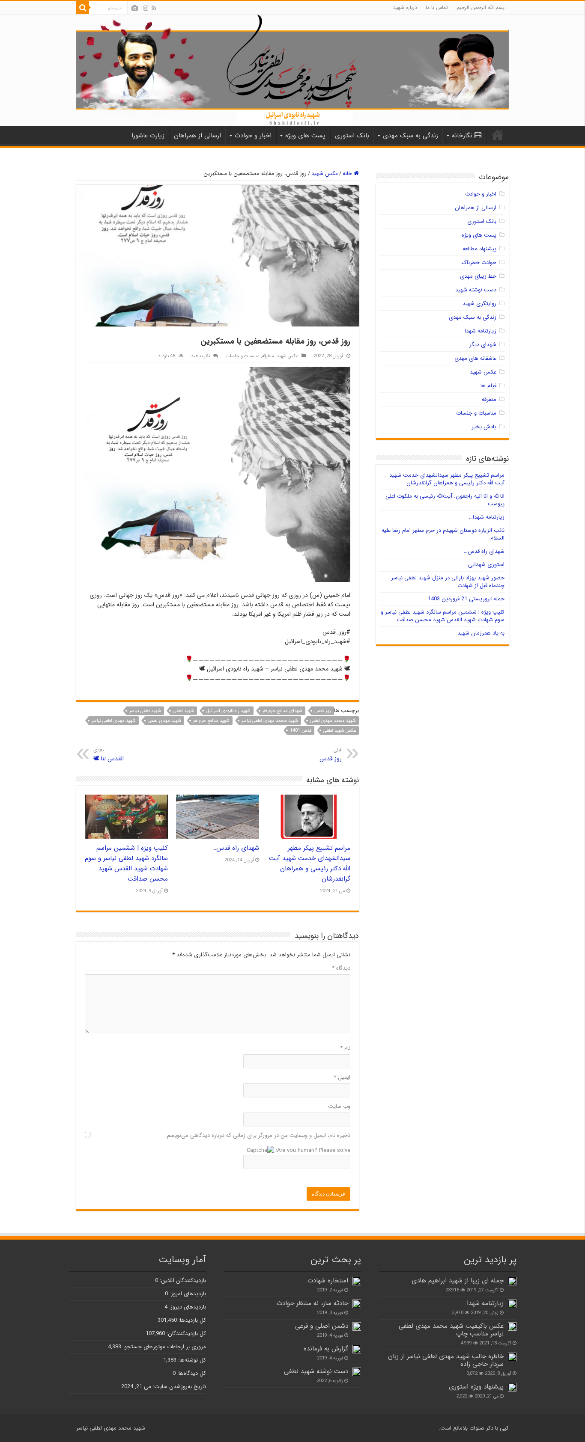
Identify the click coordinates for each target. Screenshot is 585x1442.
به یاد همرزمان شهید (480, 633)
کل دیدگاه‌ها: (191, 1373)
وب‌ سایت (339, 1106)
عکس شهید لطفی (339, 730)
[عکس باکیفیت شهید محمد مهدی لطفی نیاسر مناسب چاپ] (512, 1326)
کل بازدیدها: (191, 1320)
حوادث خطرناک (479, 262)
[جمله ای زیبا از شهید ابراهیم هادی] (512, 1281)
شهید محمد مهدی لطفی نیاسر (270, 720)
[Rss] (154, 8)
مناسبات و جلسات (243, 356)
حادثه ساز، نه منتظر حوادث (312, 1303)
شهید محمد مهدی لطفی (333, 720)
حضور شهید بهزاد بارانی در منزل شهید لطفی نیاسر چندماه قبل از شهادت (447, 581)
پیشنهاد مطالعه (479, 248)
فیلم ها (488, 385)
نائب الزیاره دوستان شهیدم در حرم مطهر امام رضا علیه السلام (443, 534)
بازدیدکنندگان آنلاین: (182, 1280)
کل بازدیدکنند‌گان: (185, 1333)
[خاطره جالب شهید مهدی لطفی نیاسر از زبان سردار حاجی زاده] (512, 1357)
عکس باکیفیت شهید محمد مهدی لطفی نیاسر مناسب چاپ (451, 1330)
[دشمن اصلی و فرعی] (356, 1326)
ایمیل (342, 1077)
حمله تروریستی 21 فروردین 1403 (466, 598)
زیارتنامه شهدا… (486, 517)
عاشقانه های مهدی (475, 358)
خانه (348, 173)
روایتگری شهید (479, 303)
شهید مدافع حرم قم (211, 720)
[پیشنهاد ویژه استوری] (512, 1387)
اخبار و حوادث (253, 136)
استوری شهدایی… (484, 564)
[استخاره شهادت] (356, 1281)
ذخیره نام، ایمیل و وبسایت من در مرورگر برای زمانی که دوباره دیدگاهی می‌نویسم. (257, 1135)
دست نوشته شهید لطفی (316, 1371)
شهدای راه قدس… (235, 848)
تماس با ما (437, 7)
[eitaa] (135, 8)
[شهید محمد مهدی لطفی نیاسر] (292, 70)
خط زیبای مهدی (478, 276)
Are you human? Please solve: (312, 1150)
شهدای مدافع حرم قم (282, 711)
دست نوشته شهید (475, 289)
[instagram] (145, 8)
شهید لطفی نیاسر (145, 711)
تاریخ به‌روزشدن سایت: (178, 1386)
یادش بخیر (484, 426)
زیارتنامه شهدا (480, 330)
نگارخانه (462, 136)
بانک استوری (352, 136)
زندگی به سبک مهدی (410, 136)
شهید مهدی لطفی (164, 720)
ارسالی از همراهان (197, 136)
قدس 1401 (300, 730)
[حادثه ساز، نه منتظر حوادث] (356, 1304)
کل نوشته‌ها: (191, 1360)
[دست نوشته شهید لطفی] (356, 1372)
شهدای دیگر (482, 344)
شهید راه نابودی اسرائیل (228, 711)
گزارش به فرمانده (326, 1349)
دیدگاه (341, 968)
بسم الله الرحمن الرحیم (480, 7)
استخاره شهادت (327, 1281)
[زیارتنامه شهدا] (512, 1304)
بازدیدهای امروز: (187, 1293)
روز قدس (322, 711)
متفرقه (268, 356)
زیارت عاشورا (147, 136)
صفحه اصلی (498, 135)
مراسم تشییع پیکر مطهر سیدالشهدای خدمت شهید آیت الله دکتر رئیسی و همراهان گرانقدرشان (309, 863)
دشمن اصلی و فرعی (321, 1326)
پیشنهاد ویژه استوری (476, 1387)
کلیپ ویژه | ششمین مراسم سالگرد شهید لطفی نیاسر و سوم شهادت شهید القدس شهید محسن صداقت (126, 863)
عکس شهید (324, 173)
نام (345, 1048)
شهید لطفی (183, 711)
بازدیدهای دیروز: (186, 1307)
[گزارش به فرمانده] (356, 1349)
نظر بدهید (200, 356)
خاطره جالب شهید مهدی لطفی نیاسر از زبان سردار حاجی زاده (446, 1360)
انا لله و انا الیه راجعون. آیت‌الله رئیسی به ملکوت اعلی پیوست (444, 500)
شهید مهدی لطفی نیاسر (114, 720)
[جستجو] (82, 7)
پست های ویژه (305, 136)
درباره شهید (405, 7)
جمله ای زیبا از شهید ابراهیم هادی (458, 1281)
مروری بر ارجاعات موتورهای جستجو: (163, 1346)
